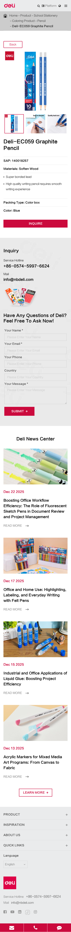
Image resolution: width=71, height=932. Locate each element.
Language (11, 855)
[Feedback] (59, 927)
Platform (50, 5)
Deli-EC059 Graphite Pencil (32, 26)
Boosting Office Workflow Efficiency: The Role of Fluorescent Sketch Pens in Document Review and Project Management (35, 508)
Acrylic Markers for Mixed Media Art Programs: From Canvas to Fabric (32, 762)
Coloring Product (23, 20)
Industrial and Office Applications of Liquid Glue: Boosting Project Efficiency (35, 678)
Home (13, 15)
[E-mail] (12, 927)
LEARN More (34, 792)
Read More (13, 525)
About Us (11, 835)
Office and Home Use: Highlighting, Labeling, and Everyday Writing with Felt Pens (34, 595)
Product (25, 15)
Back (12, 44)
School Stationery (46, 15)
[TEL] (35, 927)
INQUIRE (35, 223)
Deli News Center (35, 439)
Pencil (41, 20)
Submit (18, 411)
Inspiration (14, 824)
